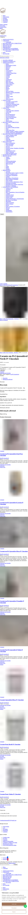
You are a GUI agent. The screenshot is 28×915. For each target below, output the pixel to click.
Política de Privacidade (8, 841)
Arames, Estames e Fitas (11, 135)
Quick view (2, 467)
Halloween (8, 80)
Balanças (8, 191)
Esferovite (8, 139)
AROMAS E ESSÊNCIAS (9, 61)
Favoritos (5, 838)
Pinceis (7, 205)
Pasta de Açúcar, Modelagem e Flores (14, 181)
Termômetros (9, 210)
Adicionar (2, 370)
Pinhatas (8, 88)
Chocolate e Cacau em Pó (11, 101)
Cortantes (8, 193)
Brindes (7, 69)
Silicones (8, 207)
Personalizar (14, 908)
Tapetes (7, 209)
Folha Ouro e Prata (10, 130)
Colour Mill (8, 42)
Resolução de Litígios (8, 843)
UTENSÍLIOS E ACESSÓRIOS (10, 187)
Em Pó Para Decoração (11, 117)
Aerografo (8, 109)
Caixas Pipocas (9, 70)
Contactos (5, 831)
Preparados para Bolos (11, 183)
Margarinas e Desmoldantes (12, 178)
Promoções (5, 830)
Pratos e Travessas (10, 152)
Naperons (8, 149)
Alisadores (8, 189)
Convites (8, 77)
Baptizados (8, 66)
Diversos (8, 147)
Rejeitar (14, 911)
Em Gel (7, 113)
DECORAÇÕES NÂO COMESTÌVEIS (12, 134)
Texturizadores (9, 211)
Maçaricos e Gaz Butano (11, 200)
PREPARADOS (6, 170)
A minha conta (6, 837)
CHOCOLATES (7, 100)
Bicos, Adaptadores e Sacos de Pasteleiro (15, 192)
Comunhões (8, 74)
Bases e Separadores (10, 143)
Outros (7, 166)
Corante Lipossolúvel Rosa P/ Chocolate (12, 700)
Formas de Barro (9, 196)
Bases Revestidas (10, 144)
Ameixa (7, 157)
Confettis (8, 75)
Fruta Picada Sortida (10, 162)
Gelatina (8, 176)
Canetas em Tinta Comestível (12, 110)
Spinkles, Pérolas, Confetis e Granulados (15, 131)
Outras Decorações (10, 140)
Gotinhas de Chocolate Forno (12, 104)
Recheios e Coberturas (11, 185)
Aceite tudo (14, 904)
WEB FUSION (12, 863)
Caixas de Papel (9, 145)
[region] (14, 902)
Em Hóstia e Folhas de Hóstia (12, 127)
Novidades (5, 829)
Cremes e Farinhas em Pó (11, 174)
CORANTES (6, 108)
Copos (7, 78)
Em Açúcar (8, 51)
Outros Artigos (9, 84)
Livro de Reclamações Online (9, 845)
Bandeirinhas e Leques (11, 65)
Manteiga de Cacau (10, 106)
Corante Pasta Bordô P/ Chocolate (10, 744)
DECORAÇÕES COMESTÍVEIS (11, 122)
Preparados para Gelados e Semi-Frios (14, 184)
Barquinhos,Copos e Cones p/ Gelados (14, 172)
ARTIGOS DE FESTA (8, 62)
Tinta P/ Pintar (9, 121)
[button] (2, 466)
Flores (7, 128)
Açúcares (8, 171)
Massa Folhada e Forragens (12, 179)
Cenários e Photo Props (11, 73)
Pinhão (7, 167)
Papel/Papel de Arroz (10, 150)
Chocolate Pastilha (10, 102)
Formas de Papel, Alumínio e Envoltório (15, 148)
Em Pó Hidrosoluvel (10, 114)
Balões (7, 64)
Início (1, 285)
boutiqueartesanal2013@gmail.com (8, 820)
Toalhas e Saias (9, 96)
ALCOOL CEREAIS (8, 60)
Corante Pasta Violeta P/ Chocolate (10, 794)
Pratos (7, 90)
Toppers (7, 97)
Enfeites (7, 137)
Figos (7, 159)
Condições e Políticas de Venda (10, 842)
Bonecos (8, 68)
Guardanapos (9, 79)
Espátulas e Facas (10, 194)
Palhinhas (8, 86)
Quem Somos (6, 826)
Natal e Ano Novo (10, 83)
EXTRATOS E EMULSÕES (9, 154)
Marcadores (8, 201)
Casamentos (8, 71)
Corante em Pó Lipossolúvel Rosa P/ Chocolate (14, 551)
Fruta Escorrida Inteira (11, 161)
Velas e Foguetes (9, 99)
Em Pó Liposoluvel (10, 115)
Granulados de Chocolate (11, 105)
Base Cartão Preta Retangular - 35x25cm (9, 318)
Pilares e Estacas (9, 204)
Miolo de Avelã (9, 163)
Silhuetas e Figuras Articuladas (13, 92)
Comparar (5, 840)
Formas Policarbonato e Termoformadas (15, 198)
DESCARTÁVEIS (7, 141)
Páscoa (7, 87)
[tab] (15, 378)
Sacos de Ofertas (9, 91)
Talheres (8, 95)
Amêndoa (8, 158)
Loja (4, 827)
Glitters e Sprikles (10, 118)
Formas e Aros (9, 197)
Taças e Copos (9, 93)
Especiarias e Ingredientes (11, 175)
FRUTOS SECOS (7, 156)
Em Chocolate (9, 126)
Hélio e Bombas (9, 82)
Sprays (7, 119)
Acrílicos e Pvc (9, 188)
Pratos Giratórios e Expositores (13, 206)
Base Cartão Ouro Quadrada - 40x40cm (9, 352)
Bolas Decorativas (10, 136)
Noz (7, 165)
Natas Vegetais (9, 180)
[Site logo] (3, 13)
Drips (7, 123)
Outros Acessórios (10, 202)
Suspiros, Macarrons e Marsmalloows (14, 132)
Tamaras (8, 169)
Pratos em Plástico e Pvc (11, 153)
